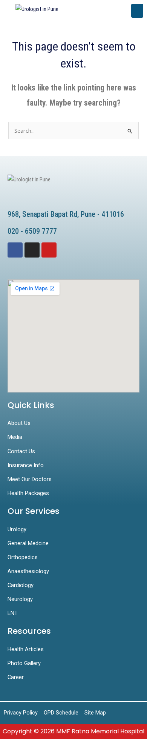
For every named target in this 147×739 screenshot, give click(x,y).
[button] (137, 11)
